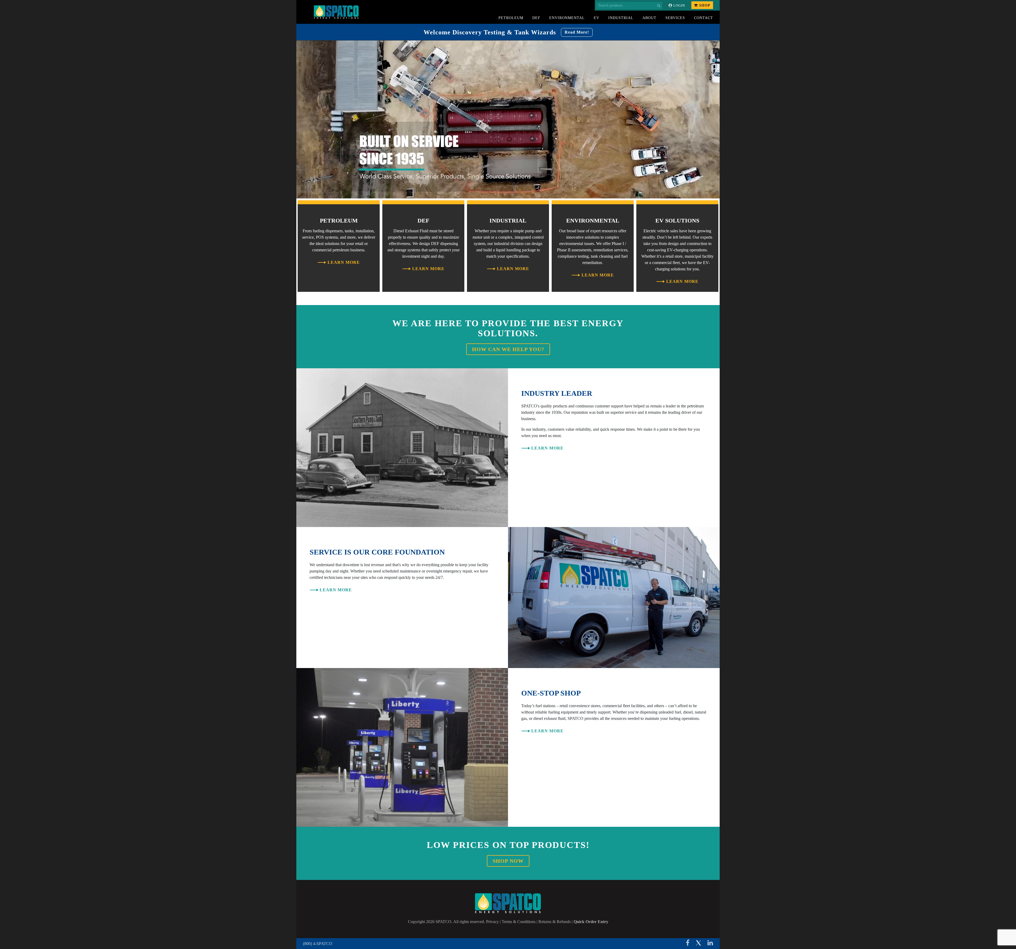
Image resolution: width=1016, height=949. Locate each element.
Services (675, 18)
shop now (508, 861)
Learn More (344, 262)
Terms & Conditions (519, 921)
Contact (703, 18)
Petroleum (510, 18)
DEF (536, 18)
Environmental (567, 18)
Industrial (620, 18)
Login (678, 5)
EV (596, 18)
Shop (704, 5)
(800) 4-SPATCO (317, 943)
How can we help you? (508, 349)
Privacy (492, 921)
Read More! (577, 32)
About (649, 18)
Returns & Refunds (554, 921)
